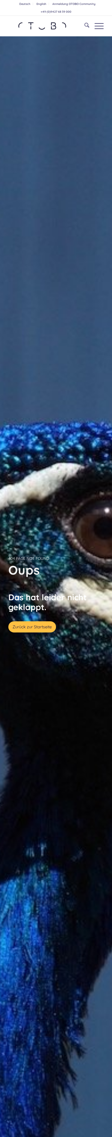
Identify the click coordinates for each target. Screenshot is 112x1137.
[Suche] (84, 26)
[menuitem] (25, 4)
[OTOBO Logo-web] (46, 26)
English (41, 4)
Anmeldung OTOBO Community (73, 4)
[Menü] (96, 26)
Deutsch (24, 4)
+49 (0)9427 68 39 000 (56, 11)
